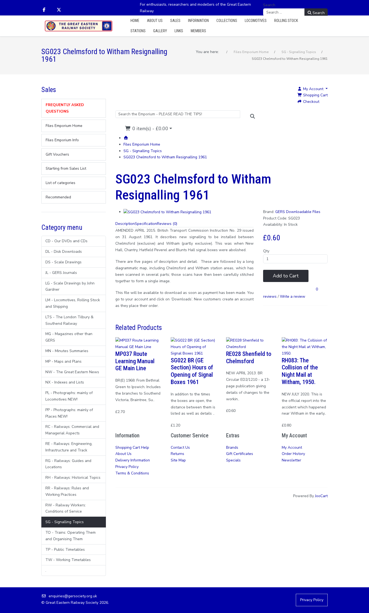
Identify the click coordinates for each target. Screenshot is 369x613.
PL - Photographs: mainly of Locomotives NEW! (69, 396)
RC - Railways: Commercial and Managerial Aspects (72, 430)
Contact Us (180, 447)
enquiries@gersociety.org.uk (73, 596)
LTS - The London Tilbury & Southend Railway (69, 320)
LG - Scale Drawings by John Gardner (70, 286)
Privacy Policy (127, 466)
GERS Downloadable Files (297, 211)
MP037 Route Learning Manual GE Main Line (135, 361)
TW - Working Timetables (68, 559)
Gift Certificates (239, 453)
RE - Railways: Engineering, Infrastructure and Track (68, 447)
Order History (293, 453)
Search (269, 5)
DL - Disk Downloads (63, 251)
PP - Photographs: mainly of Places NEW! (69, 413)
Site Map (178, 460)
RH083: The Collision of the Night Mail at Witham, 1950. (300, 371)
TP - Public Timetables (65, 549)
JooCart (321, 496)
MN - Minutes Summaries (66, 350)
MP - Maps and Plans (63, 361)
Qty (266, 251)
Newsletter (291, 460)
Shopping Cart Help (132, 447)
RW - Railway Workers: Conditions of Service (65, 508)
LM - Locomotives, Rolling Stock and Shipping (72, 303)
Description (125, 223)
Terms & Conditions (132, 473)
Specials (233, 460)
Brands (232, 447)
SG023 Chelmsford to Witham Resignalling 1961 (165, 157)
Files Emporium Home (141, 144)
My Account (292, 447)
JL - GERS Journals (61, 272)
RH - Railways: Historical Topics (72, 477)
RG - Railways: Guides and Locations (68, 464)
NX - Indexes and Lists (64, 382)
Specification (146, 223)
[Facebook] (44, 10)
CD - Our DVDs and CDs (66, 241)
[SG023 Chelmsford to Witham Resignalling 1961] (167, 211)
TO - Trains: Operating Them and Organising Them (70, 536)
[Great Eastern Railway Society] (78, 26)
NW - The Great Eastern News (72, 372)
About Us (123, 453)
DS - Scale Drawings (63, 262)
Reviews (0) (167, 223)
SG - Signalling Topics (64, 522)
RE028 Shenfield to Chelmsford (248, 357)
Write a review (292, 296)
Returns (177, 453)
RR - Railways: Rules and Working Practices (67, 491)
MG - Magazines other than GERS (68, 337)
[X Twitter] (59, 10)
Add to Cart (286, 276)
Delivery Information (132, 460)
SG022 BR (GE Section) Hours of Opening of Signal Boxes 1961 (192, 371)
